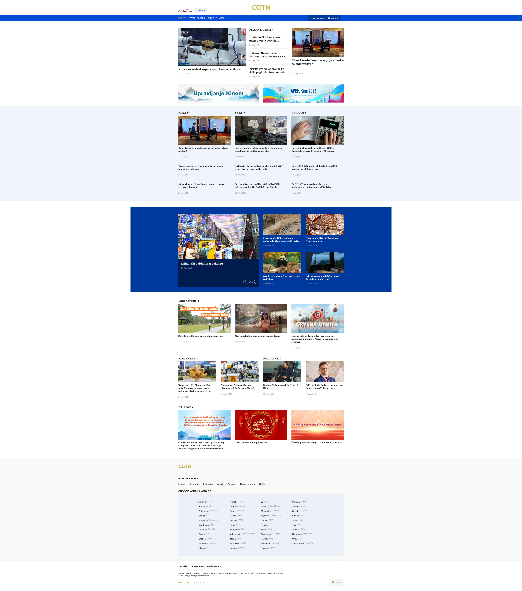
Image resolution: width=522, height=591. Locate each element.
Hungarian (238, 529)
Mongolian (270, 511)
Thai (296, 525)
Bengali (204, 515)
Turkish (299, 529)
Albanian (205, 501)
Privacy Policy (183, 582)
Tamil (297, 520)
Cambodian (206, 525)
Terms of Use (199, 582)
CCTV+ (263, 483)
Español (194, 483)
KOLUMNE (271, 358)
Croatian (206, 529)
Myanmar (271, 515)
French (237, 501)
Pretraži (334, 18)
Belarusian (208, 511)
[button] (190, 64)
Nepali (267, 520)
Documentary (247, 483)
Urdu (297, 538)
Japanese (238, 543)
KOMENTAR (187, 358)
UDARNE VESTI (260, 29)
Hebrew (236, 520)
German (237, 506)
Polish (267, 529)
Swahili (300, 515)
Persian (268, 525)
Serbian (299, 501)
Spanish (300, 511)
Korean (237, 548)
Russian (269, 548)
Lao (265, 501)
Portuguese (271, 534)
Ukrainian (302, 534)
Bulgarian (208, 520)
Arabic (204, 506)
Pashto (267, 538)
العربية (220, 483)
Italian (236, 538)
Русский (231, 483)
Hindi (235, 525)
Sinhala (299, 506)
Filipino (205, 548)
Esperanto (207, 543)
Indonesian (242, 534)
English (182, 483)
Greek (237, 511)
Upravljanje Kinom (317, 18)
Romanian (270, 543)
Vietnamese (302, 543)
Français (208, 483)
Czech (204, 534)
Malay (270, 506)
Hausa (236, 515)
